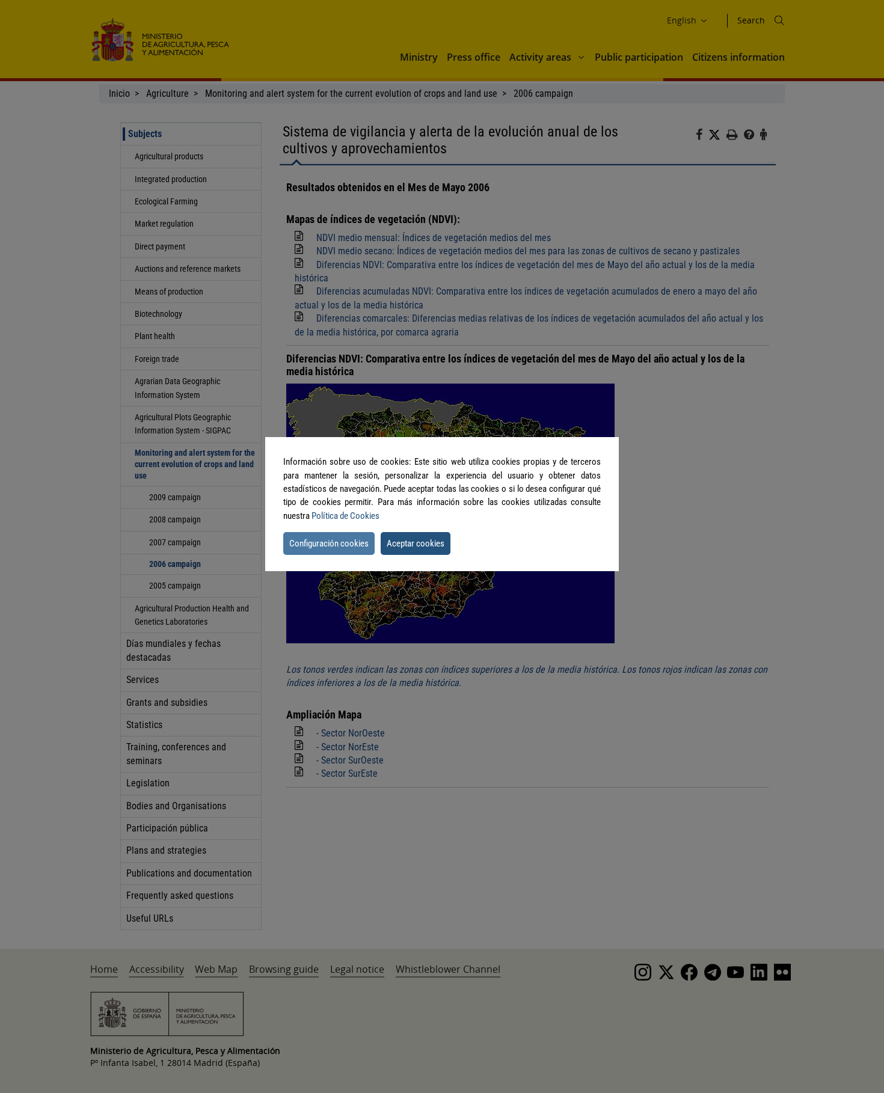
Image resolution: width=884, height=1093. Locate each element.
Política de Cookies (345, 515)
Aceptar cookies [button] (415, 543)
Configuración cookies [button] (329, 543)
